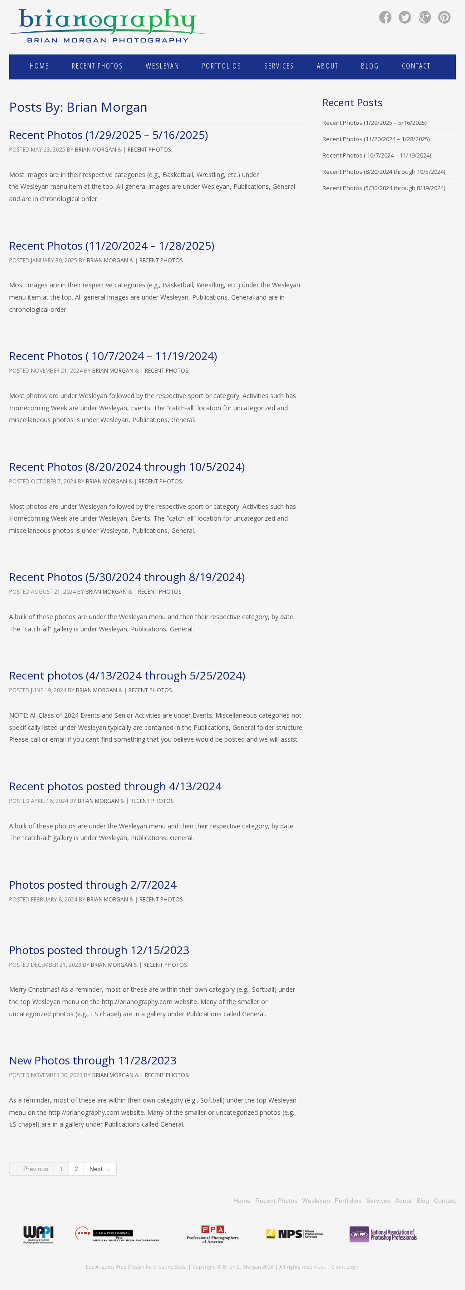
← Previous (31, 1168)
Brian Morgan (95, 149)
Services (279, 65)
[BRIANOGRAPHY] (109, 27)
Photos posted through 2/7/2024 (93, 884)
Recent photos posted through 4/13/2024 (115, 785)
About (327, 65)
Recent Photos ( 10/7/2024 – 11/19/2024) (113, 355)
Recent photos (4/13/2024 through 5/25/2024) (127, 675)
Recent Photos (97, 65)
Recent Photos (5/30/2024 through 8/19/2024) (127, 576)
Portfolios (222, 65)
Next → (100, 1168)
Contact (416, 65)
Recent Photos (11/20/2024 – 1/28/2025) (111, 245)
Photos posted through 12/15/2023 (99, 949)
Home (39, 65)
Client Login (345, 1266)
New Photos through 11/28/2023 (93, 1060)
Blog (370, 65)
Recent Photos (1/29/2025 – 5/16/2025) (108, 134)
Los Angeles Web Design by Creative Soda (136, 1266)
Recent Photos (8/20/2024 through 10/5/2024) (127, 466)
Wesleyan (162, 65)
